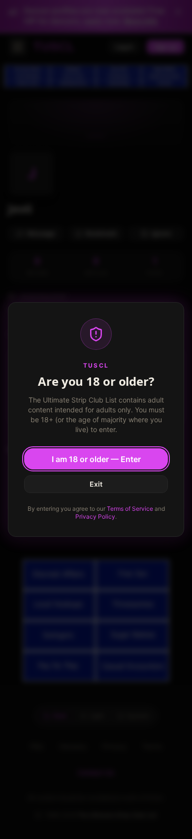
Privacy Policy (95, 516)
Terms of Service (130, 508)
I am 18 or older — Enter (96, 459)
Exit (96, 484)
